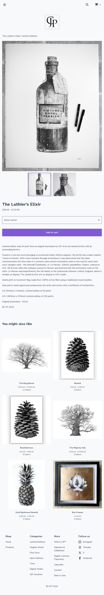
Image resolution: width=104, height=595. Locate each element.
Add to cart (52, 232)
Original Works (37, 547)
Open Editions (36, 558)
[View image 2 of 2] (64, 184)
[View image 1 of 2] (39, 184)
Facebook (87, 558)
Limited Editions (29, 36)
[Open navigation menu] (4, 4)
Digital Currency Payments (61, 557)
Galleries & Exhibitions (59, 549)
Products (9, 547)
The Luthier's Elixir (11, 36)
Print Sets (35, 552)
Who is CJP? (60, 541)
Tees (32, 563)
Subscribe (58, 564)
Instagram (87, 541)
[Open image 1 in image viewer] (52, 106)
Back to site (60, 575)
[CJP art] (52, 22)
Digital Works (36, 568)
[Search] (87, 4)
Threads (87, 547)
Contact (58, 570)
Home (8, 541)
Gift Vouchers (36, 574)
